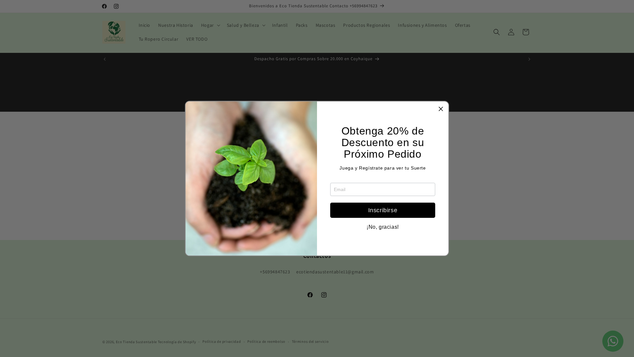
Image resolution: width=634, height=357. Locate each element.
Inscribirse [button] (383, 210)
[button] (440, 109)
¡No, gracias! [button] (383, 227)
